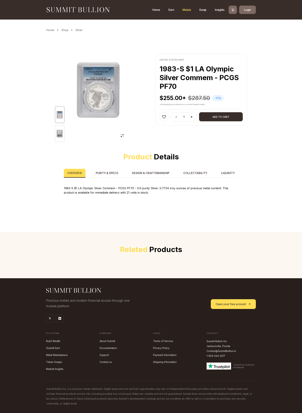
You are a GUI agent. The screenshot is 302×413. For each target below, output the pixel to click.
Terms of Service (163, 341)
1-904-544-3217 (216, 355)
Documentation (108, 347)
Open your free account (231, 304)
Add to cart (221, 116)
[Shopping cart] (233, 10)
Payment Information (165, 354)
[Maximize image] (122, 135)
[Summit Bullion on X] (50, 318)
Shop (64, 30)
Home (156, 10)
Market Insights (54, 368)
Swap (202, 10)
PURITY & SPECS (107, 173)
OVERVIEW (74, 173)
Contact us (106, 361)
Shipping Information (165, 361)
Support (104, 354)
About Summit (107, 341)
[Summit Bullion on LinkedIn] (60, 318)
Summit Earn (53, 347)
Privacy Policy (161, 347)
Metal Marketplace (57, 354)
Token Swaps (54, 361)
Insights (219, 10)
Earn (171, 10)
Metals (186, 10)
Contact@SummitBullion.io (221, 350)
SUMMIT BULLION (78, 9)
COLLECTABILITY (195, 173)
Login (247, 10)
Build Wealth (53, 341)
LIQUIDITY (228, 173)
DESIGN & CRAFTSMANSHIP (151, 173)
